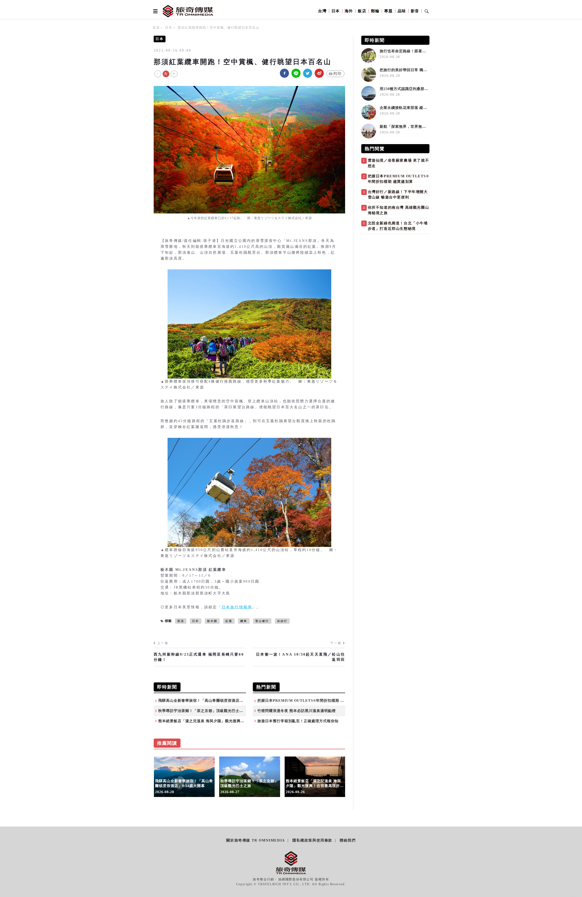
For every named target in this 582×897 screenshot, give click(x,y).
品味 (402, 11)
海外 (349, 11)
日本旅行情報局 (237, 607)
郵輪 (375, 11)
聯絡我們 (348, 840)
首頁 (156, 27)
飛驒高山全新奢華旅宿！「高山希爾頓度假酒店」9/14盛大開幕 (212, 700)
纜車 (243, 621)
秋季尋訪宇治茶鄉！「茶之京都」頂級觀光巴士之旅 (202, 711)
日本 (335, 11)
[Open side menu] (155, 11)
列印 (337, 73)
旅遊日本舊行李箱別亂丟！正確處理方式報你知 (298, 721)
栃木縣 (212, 621)
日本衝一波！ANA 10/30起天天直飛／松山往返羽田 (300, 656)
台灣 (322, 11)
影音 (415, 11)
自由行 (282, 621)
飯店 (362, 11)
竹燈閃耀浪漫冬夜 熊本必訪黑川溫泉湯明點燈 (296, 711)
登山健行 (262, 621)
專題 (388, 11)
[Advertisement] (395, 268)
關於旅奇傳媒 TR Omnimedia (255, 840)
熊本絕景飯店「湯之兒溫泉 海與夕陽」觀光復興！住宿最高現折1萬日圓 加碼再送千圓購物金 (237, 721)
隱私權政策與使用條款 (312, 840)
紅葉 (229, 621)
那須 (180, 621)
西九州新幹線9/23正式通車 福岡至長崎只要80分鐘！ (199, 656)
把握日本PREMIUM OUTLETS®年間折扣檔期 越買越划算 (308, 700)
